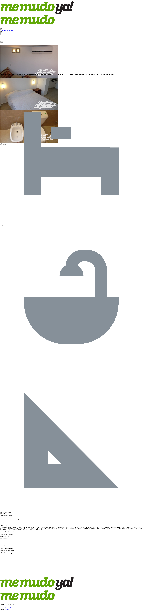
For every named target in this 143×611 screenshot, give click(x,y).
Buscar (4, 37)
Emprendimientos (3, 30)
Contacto (8, 607)
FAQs (6, 607)
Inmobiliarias (9, 30)
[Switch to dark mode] (0, 34)
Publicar (2, 33)
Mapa (12, 30)
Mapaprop (7, 609)
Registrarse (6, 33)
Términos (2, 606)
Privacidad (6, 606)
